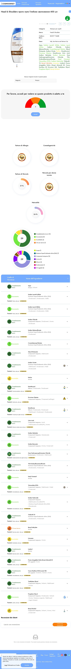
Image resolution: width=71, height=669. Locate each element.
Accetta (27, 665)
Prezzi (46, 655)
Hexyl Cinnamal (64, 59)
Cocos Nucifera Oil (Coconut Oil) (54, 66)
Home (18, 3)
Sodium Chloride (54, 47)
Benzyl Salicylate (46, 63)
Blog (49, 3)
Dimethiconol (65, 51)
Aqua (40, 45)
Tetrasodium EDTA (44, 61)
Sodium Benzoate (59, 55)
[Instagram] (62, 655)
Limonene (56, 63)
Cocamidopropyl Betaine (57, 49)
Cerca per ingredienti (38, 3)
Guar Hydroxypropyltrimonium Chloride (54, 56)
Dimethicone (57, 53)
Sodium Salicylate (45, 55)
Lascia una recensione (60, 624)
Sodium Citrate (50, 51)
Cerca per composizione (25, 3)
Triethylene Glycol (64, 67)
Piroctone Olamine (45, 53)
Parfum (58, 51)
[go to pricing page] (69, 11)
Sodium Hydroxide (57, 61)
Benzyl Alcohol (55, 69)
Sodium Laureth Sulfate (51, 45)
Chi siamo (59, 655)
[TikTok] (65, 655)
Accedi (52, 3)
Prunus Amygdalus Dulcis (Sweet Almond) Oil (54, 64)
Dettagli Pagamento (52, 655)
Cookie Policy (38, 661)
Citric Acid (66, 53)
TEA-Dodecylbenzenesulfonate (54, 58)
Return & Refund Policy (47, 661)
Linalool (62, 63)
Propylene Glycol (44, 69)
